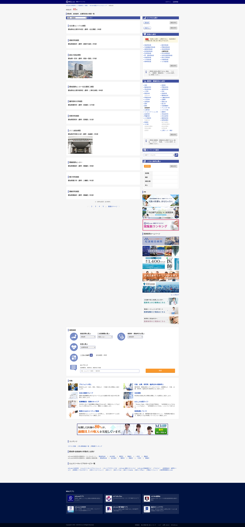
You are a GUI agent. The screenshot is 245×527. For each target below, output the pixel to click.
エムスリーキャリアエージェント (91, 468)
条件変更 (147, 166)
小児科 (146, 91)
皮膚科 (164, 99)
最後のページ (112, 206)
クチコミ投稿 (72, 446)
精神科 (164, 85)
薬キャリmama (128, 470)
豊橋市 (146, 456)
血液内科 (147, 114)
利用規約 (137, 525)
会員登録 (175, 2)
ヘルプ (159, 525)
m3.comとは (174, 525)
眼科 (145, 105)
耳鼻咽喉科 (165, 105)
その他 (146, 124)
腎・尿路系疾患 (149, 55)
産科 (145, 103)
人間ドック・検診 (167, 130)
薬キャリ (109, 470)
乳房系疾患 (147, 53)
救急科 (146, 122)
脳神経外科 (165, 95)
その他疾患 (165, 61)
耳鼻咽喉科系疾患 (149, 47)
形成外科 (164, 93)
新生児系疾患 (166, 57)
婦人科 (164, 103)
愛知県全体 (102, 456)
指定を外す (173, 22)
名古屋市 (112, 456)
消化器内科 (147, 89)
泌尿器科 (147, 101)
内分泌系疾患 (166, 53)
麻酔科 (164, 112)
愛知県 (147, 22)
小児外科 (147, 99)
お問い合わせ (166, 525)
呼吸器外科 (147, 97)
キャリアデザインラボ (110, 468)
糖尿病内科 (165, 118)
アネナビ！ (157, 468)
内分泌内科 (165, 116)
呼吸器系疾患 (166, 47)
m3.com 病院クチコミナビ (128, 468)
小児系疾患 (147, 59)
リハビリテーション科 (151, 112)
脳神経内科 (147, 87)
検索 (160, 370)
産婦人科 (164, 101)
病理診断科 (165, 120)
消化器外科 (165, 114)
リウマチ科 (165, 110)
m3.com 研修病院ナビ (144, 468)
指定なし (147, 28)
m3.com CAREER (73, 468)
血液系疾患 (147, 57)
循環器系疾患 (148, 49)
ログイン (168, 2)
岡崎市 (129, 456)
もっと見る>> (175, 294)
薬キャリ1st (117, 470)
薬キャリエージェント (97, 470)
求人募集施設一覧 (83, 446)
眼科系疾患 (165, 45)
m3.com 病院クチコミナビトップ (98, 5)
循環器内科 (165, 89)
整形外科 (147, 93)
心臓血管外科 (166, 97)
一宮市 (138, 456)
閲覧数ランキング (96, 446)
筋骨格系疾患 (148, 51)
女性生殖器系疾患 (167, 55)
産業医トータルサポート (80, 470)
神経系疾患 (147, 45)
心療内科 (147, 110)
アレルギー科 (166, 107)
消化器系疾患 (166, 49)
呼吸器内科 (165, 87)
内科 (145, 85)
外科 (163, 91)
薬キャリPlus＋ (140, 470)
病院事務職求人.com (166, 470)
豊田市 (121, 456)
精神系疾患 (147, 61)
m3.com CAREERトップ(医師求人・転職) (77, 5)
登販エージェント (152, 470)
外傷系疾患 (165, 59)
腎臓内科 (147, 116)
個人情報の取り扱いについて (148, 525)
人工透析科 (147, 118)
